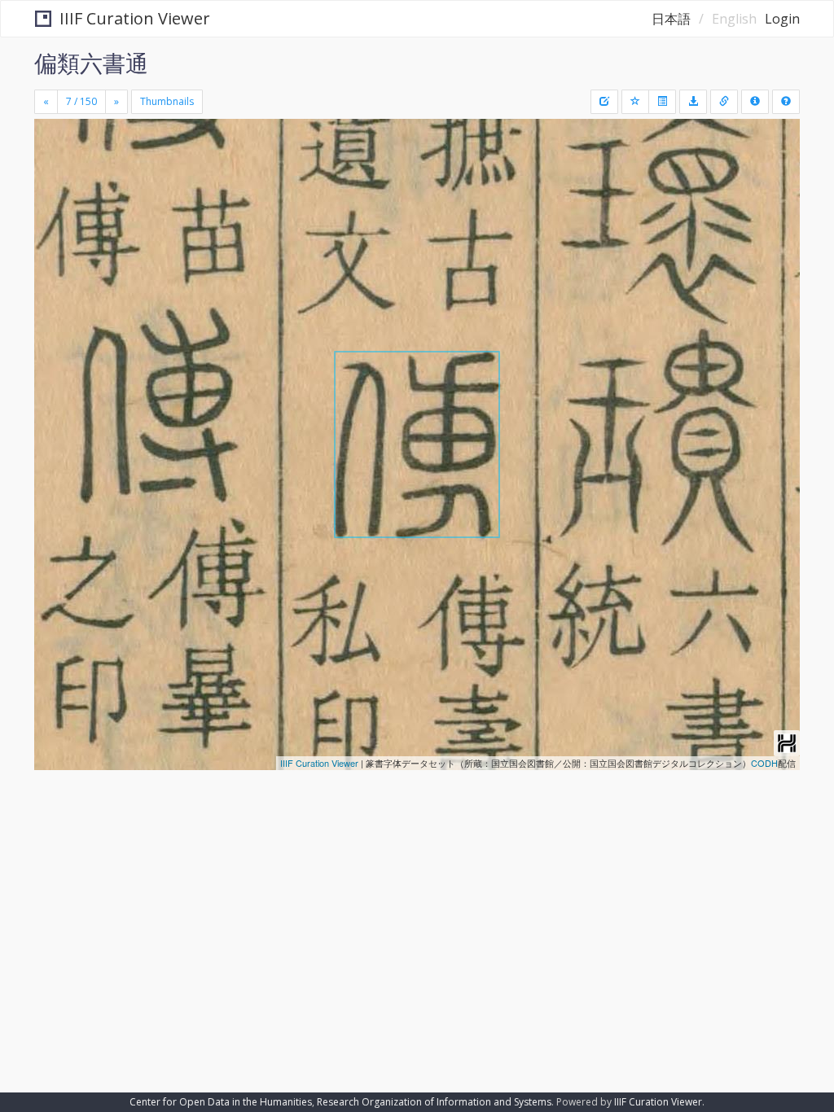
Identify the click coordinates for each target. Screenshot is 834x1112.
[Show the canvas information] (724, 102)
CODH (764, 762)
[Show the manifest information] (755, 102)
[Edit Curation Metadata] (604, 102)
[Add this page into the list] (635, 102)
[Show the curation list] (662, 102)
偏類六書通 (91, 62)
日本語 (671, 19)
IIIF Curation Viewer (134, 18)
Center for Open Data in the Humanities (220, 1102)
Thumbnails (167, 101)
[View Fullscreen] (56, 201)
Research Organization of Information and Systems (434, 1102)
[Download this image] (693, 102)
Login (782, 19)
